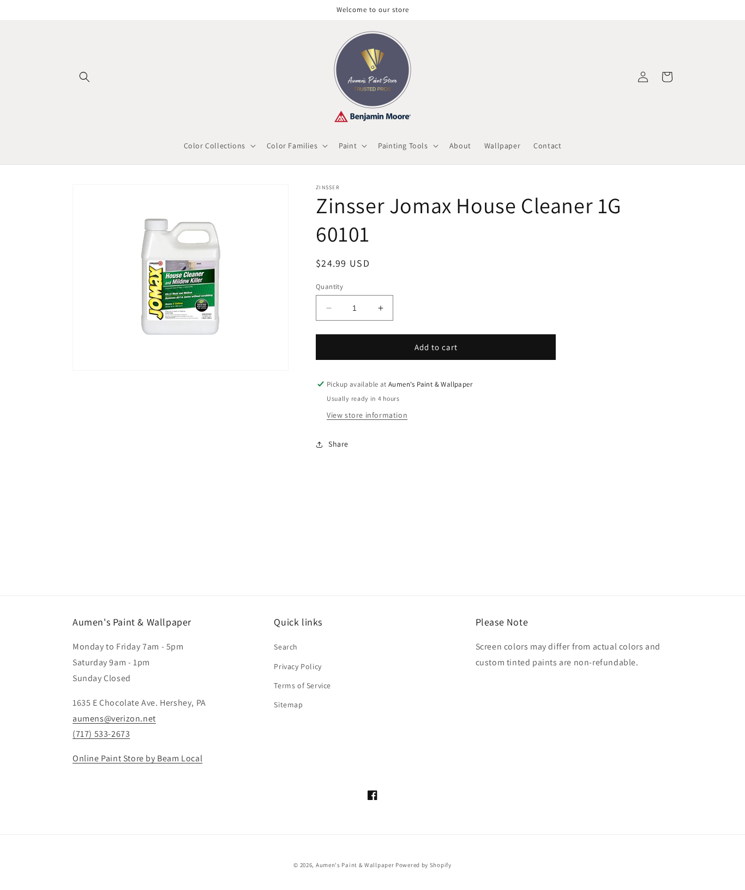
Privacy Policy (297, 666)
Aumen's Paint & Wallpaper (355, 865)
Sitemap (288, 704)
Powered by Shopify (423, 865)
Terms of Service (302, 685)
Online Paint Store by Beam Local (137, 758)
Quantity (329, 286)
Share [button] (338, 444)
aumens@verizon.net (114, 718)
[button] (85, 77)
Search (286, 647)
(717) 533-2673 (101, 733)
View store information (367, 415)
